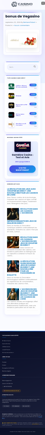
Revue (35, 88)
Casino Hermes (6, 343)
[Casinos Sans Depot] (22, 6)
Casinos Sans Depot (31, 431)
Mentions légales (6, 371)
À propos (4, 362)
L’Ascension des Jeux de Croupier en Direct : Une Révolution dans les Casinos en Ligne (29, 294)
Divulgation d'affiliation (8, 368)
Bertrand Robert (29, 22)
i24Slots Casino (6, 346)
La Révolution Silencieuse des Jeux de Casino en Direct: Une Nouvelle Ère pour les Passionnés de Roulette (21, 268)
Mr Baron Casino (6, 340)
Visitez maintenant (22, 169)
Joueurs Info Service (7, 383)
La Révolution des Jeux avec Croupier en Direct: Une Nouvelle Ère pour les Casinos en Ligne (22, 192)
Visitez (33, 84)
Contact (4, 365)
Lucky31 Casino (6, 349)
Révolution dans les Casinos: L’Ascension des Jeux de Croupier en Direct (29, 241)
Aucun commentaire (22, 25)
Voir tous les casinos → (8, 352)
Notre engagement (7, 380)
